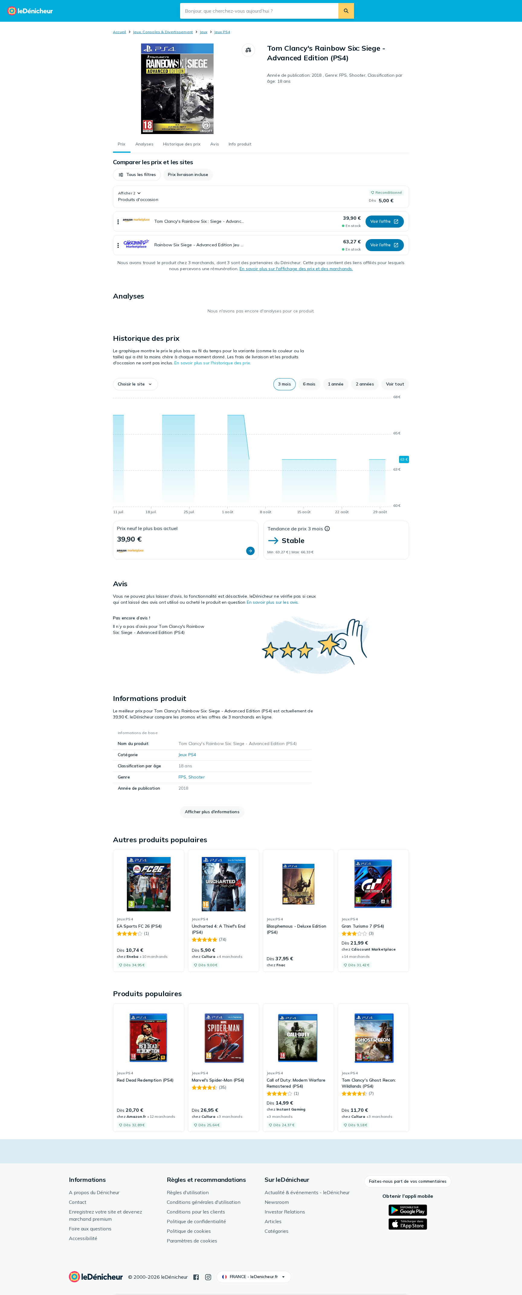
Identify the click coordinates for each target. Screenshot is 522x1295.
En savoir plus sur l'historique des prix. (212, 363)
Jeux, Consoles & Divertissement (163, 32)
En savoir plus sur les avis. (273, 602)
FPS (182, 777)
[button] (137, 175)
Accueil (119, 32)
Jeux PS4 (222, 32)
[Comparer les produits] (248, 50)
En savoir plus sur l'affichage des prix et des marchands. (296, 268)
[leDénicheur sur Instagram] (208, 1277)
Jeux (204, 32)
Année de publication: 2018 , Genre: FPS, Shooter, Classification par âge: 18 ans (335, 78)
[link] (148, 910)
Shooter (196, 777)
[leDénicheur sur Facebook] (196, 1277)
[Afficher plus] (118, 221)
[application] (261, 455)
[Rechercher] (346, 11)
